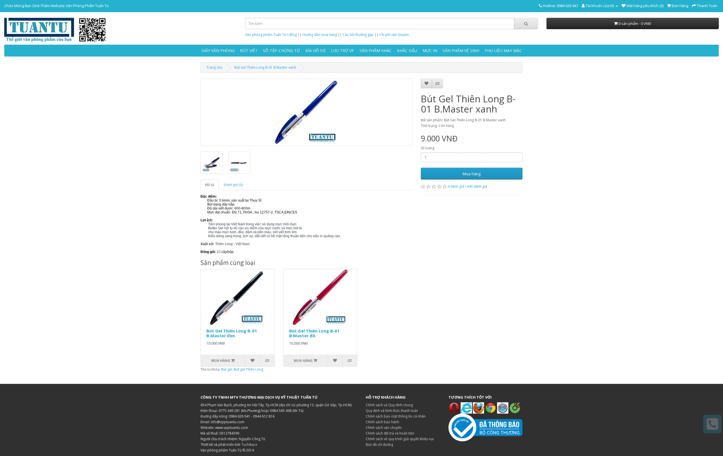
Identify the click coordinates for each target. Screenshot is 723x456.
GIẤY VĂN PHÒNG (218, 50)
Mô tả (209, 184)
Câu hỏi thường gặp (358, 34)
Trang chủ (214, 67)
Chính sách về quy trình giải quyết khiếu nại (400, 438)
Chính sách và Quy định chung (389, 405)
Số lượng (427, 148)
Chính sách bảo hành (382, 422)
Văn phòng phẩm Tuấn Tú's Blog (271, 34)
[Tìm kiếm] (526, 23)
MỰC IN (430, 50)
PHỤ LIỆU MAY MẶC (503, 50)
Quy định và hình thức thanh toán (392, 410)
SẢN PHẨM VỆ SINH (461, 50)
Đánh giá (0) (233, 184)
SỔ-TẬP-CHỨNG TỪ (281, 50)
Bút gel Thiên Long (248, 369)
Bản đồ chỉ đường (379, 444)
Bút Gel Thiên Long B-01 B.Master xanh (265, 67)
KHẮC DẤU (407, 50)
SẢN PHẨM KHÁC (376, 50)
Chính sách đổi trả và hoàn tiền (390, 433)
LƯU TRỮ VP (342, 50)
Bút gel (226, 369)
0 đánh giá (456, 186)
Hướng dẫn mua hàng (319, 34)
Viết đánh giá (477, 186)
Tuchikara (249, 444)
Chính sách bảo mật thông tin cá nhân (396, 416)
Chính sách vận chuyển (384, 427)
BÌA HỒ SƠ (315, 50)
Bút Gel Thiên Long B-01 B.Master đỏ (314, 333)
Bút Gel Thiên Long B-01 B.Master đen (231, 333)
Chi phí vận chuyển (394, 34)
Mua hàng (471, 173)
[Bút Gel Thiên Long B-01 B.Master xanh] (306, 112)
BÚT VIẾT (249, 50)
